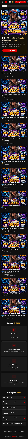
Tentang (18, 431)
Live (24, 5)
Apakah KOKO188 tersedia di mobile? (12, 423)
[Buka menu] (2, 2)
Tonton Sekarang (10, 50)
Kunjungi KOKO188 (20, 2)
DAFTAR (10, 431)
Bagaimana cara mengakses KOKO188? (10, 402)
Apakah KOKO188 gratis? (9, 407)
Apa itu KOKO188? (7, 397)
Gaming (19, 5)
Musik (9, 5)
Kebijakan (14, 434)
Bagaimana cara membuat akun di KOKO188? (12, 418)
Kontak (22, 431)
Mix (14, 5)
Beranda (5, 431)
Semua (4, 5)
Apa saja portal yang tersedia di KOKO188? (11, 412)
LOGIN (14, 431)
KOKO (10, 2)
